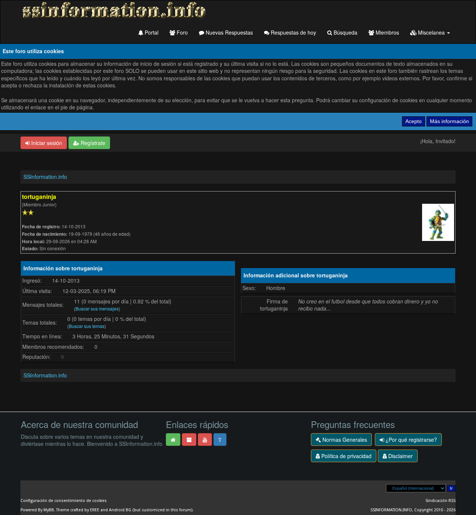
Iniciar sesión (46, 143)
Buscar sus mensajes (97, 308)
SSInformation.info (45, 176)
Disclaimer (400, 456)
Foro (181, 32)
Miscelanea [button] (431, 32)
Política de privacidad (346, 456)
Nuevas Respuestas (228, 32)
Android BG (120, 510)
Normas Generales (344, 439)
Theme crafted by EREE (77, 510)
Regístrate (92, 143)
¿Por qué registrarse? (410, 439)
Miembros (386, 32)
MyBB (49, 510)
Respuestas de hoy (292, 32)
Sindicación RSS (440, 500)
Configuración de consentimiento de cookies (63, 500)
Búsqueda (344, 32)
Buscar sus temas (86, 326)
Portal (150, 32)
